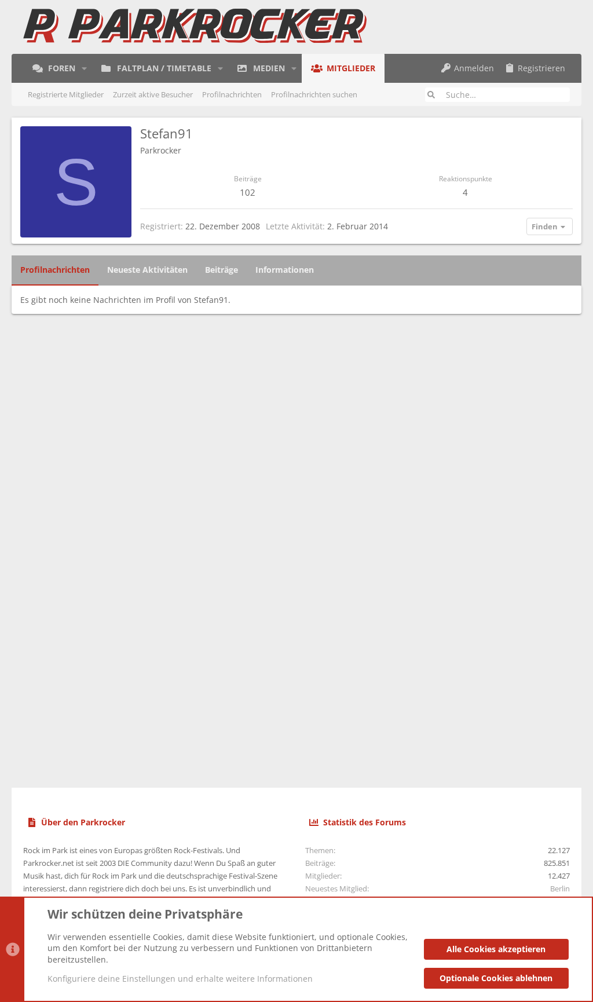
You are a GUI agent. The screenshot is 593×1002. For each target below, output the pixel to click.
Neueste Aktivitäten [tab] (147, 269)
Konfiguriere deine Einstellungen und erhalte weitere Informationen (180, 978)
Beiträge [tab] (221, 269)
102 (247, 192)
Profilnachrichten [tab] (55, 269)
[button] (84, 68)
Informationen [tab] (284, 269)
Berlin (560, 888)
